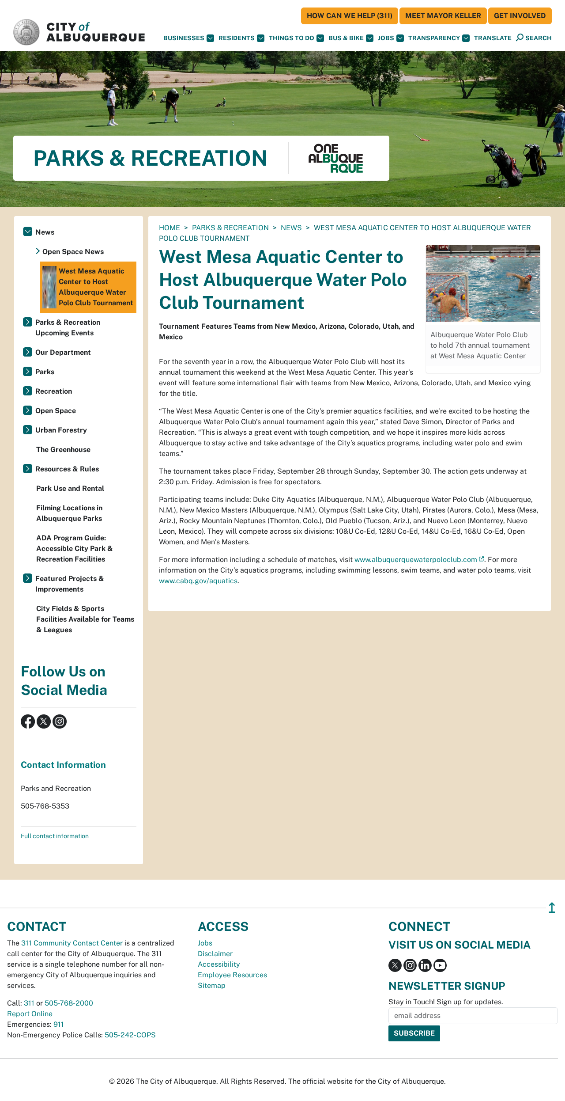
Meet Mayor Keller (443, 15)
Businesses (183, 38)
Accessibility (219, 964)
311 (29, 1003)
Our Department (63, 352)
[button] (493, 38)
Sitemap (212, 985)
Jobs (386, 38)
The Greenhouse (63, 449)
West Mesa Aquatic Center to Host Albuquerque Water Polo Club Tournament (96, 287)
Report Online (30, 1014)
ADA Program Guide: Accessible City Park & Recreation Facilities (74, 548)
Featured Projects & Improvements (69, 583)
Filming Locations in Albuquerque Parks (69, 513)
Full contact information (55, 835)
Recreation (53, 391)
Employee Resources (232, 975)
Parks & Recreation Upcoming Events (67, 327)
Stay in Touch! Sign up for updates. (445, 1002)
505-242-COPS (130, 1035)
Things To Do (291, 38)
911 (58, 1024)
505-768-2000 (69, 1003)
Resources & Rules (67, 469)
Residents (236, 38)
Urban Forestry (61, 430)
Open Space (55, 410)
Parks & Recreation (230, 228)
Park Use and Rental (70, 488)
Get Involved (520, 15)
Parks (44, 372)
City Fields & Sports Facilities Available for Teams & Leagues (85, 619)
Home (169, 228)
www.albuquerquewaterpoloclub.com (415, 559)
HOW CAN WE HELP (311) (349, 15)
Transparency (434, 38)
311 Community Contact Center (72, 943)
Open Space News (73, 251)
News (291, 228)
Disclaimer (215, 953)
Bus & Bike (346, 38)
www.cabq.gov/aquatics (198, 581)
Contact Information (63, 764)
